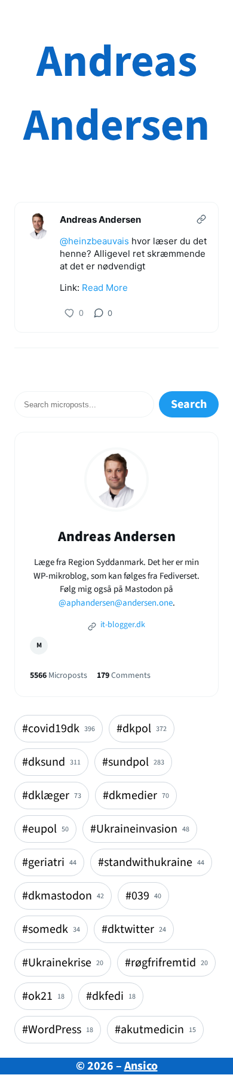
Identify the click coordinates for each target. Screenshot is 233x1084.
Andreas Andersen (116, 94)
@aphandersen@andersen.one (116, 603)
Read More (105, 287)
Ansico (141, 1066)
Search (189, 404)
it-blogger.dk (122, 625)
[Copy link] (201, 219)
